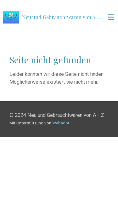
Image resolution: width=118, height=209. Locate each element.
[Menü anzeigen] (111, 17)
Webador (61, 122)
